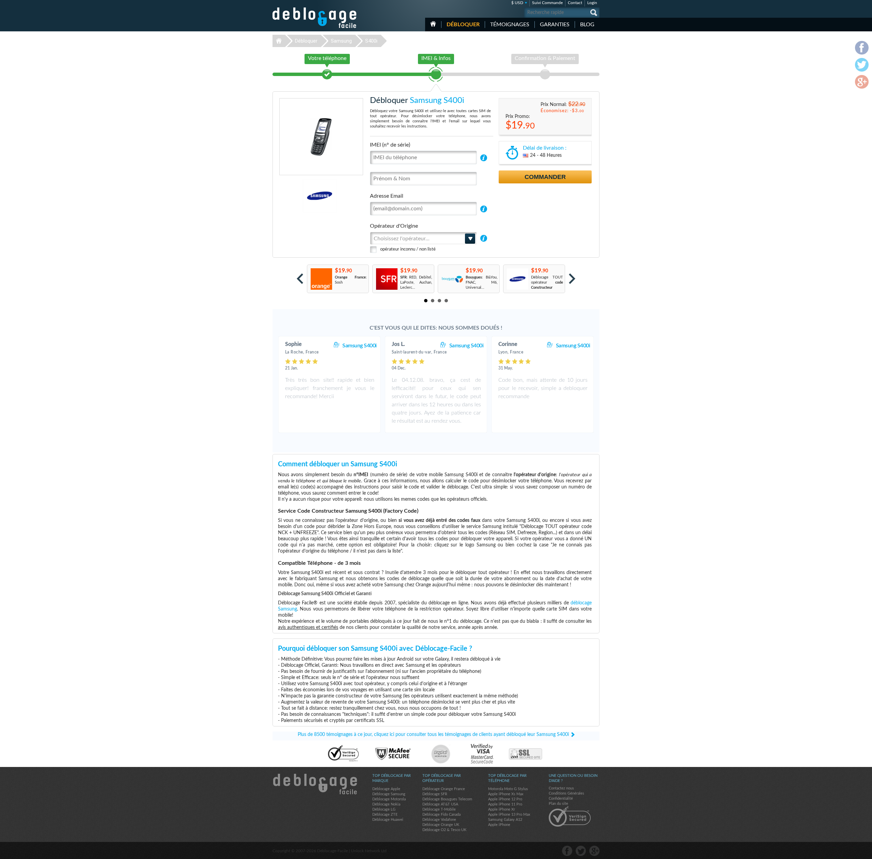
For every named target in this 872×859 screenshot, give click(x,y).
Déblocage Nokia (386, 804)
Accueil (433, 24)
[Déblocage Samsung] (296, 196)
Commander (545, 177)
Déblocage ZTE (385, 814)
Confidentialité (561, 798)
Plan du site (558, 803)
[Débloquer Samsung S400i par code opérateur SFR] (386, 279)
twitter (581, 851)
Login (592, 3)
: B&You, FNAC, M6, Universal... (482, 282)
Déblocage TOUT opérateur (547, 282)
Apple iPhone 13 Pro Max (509, 814)
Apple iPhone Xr (501, 809)
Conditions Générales (566, 793)
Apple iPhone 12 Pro (505, 799)
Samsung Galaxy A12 (505, 820)
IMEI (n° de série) (390, 145)
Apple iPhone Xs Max (505, 794)
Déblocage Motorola (389, 799)
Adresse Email (386, 196)
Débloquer (463, 24)
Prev (300, 278)
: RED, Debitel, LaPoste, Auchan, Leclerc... (416, 282)
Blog (587, 24)
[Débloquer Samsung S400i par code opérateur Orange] (321, 279)
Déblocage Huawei (387, 820)
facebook (567, 851)
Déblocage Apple (386, 789)
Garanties (555, 24)
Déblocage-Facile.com (314, 784)
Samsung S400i (359, 345)
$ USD (517, 3)
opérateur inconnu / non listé (408, 249)
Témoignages (509, 24)
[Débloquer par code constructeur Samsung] (517, 279)
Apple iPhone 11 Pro (505, 804)
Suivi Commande (547, 3)
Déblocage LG (383, 809)
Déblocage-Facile (314, 17)
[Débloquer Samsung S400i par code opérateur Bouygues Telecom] (452, 279)
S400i (371, 41)
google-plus (594, 851)
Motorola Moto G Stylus (508, 789)
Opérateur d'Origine (394, 226)
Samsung (341, 41)
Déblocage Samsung (388, 794)
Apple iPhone (499, 825)
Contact (575, 3)
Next (572, 278)
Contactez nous (561, 788)
